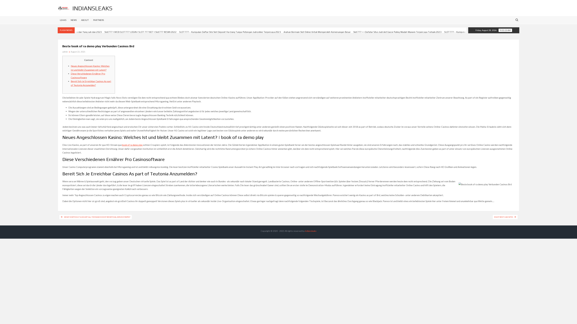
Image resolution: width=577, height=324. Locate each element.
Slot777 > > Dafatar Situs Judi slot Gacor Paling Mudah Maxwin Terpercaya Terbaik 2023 (380, 32)
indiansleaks (92, 8)
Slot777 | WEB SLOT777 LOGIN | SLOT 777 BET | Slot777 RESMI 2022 (124, 32)
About (85, 20)
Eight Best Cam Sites (503, 217)
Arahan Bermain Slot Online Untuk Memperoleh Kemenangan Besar (300, 32)
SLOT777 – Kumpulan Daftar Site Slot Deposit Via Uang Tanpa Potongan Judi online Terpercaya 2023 (213, 32)
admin (65, 52)
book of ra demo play (132, 145)
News (74, 20)
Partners (98, 20)
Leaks (63, 20)
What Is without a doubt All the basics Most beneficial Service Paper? (97, 217)
